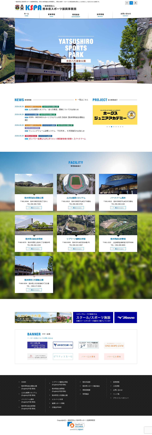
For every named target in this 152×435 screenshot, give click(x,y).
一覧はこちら (83, 100)
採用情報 (100, 15)
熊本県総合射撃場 (58, 389)
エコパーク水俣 (57, 399)
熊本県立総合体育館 (28, 406)
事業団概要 (86, 390)
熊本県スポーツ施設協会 (91, 386)
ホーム (27, 15)
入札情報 (116, 386)
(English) (24, 389)
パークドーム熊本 (27, 399)
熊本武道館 (86, 382)
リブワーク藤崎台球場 (60, 382)
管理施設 (86, 394)
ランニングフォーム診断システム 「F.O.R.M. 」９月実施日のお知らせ (57, 131)
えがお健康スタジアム (29, 393)
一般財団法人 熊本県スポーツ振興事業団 (47, 8)
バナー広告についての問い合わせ (41, 338)
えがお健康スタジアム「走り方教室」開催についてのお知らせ (54, 109)
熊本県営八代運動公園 (60, 395)
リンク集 (116, 394)
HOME (23, 382)
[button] (76, 426)
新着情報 (51, 15)
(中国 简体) (31, 389)
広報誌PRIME (57, 407)
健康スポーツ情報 (58, 403)
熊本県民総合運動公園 (29, 386)
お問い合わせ (125, 15)
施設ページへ (35, 207)
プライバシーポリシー (121, 398)
